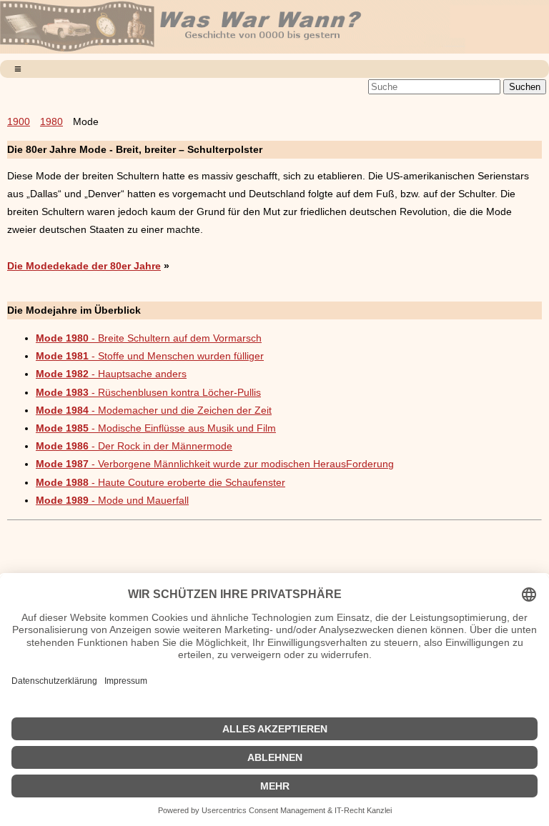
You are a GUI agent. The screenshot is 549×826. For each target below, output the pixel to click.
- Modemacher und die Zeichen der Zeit (154, 410)
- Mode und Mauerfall (112, 500)
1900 (18, 121)
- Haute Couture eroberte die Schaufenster (160, 482)
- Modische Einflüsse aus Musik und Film (156, 428)
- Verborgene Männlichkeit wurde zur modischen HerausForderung (215, 463)
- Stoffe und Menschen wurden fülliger (150, 356)
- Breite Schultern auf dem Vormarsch (149, 338)
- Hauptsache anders (111, 373)
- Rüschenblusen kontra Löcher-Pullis (148, 392)
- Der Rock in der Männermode (134, 446)
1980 (51, 121)
